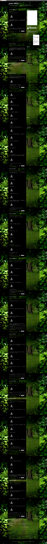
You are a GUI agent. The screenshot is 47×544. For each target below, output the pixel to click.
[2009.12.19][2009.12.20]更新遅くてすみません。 (15, 215)
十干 (11, 537)
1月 (28, 114)
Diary (26, 527)
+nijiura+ (12, 526)
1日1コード (17, 526)
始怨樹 (35, 536)
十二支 (13, 537)
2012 (28, 68)
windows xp (16, 534)
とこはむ (13, 211)
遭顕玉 (32, 537)
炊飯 (25, 537)
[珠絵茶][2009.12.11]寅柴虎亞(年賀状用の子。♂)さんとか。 (17, 482)
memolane (10, 531)
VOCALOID (13, 534)
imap (21, 529)
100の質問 (15, 526)
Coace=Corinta (16, 527)
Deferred (24, 527)
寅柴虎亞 (17, 211)
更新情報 (27, 536)
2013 (28, 67)
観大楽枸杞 (15, 61)
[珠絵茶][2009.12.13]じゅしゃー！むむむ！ (15, 400)
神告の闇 (23, 537)
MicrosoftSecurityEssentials (21, 531)
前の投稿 (24, 519)
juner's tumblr (28, 119)
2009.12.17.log (18, 290)
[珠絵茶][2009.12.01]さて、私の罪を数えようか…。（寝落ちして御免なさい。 (33, 101)
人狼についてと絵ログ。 (13, 329)
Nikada (28, 541)
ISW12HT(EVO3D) (36, 529)
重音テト (15, 537)
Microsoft (14, 531)
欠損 (14, 536)
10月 (29, 106)
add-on (20, 526)
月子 (15, 536)
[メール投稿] (19, 60)
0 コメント (17, 60)
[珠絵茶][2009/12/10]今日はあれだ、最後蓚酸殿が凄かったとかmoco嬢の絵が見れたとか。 (33, 89)
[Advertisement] (17, 38)
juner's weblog (31, 128)
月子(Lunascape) (18, 536)
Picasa (11, 61)
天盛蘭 (34, 537)
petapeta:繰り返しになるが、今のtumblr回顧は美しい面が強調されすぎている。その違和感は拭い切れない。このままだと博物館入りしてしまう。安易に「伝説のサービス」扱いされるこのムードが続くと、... (32, 57)
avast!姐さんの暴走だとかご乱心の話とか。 (33, 98)
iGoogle (17, 529)
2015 (28, 65)
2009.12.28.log (16, 58)
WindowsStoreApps (28, 534)
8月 (28, 108)
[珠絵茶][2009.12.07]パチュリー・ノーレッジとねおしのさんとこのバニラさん (33, 95)
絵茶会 (13, 61)
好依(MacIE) (15, 256)
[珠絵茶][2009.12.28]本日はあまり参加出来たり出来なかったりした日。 (33, 73)
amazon (22, 526)
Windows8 (21, 534)
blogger (30, 526)
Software (10, 533)
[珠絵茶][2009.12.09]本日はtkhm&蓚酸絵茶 (33, 92)
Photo (27, 55)
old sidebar (15, 7)
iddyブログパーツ (11, 529)
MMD (29, 531)
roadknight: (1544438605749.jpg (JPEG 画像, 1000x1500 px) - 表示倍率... (32, 62)
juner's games (28, 120)
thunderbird (21, 533)
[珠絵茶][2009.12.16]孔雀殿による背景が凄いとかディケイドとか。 (33, 81)
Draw (33, 527)
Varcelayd (36, 533)
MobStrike (32, 531)
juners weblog (13, 3)
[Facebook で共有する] (23, 60)
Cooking (20, 527)
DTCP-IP (37, 527)
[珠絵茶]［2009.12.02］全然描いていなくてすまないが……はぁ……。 (33, 99)
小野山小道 (15, 88)
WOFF (31, 534)
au (26, 526)
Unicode (32, 533)
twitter (26, 533)
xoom (33, 534)
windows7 (18, 534)
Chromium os (13, 527)
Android (24, 526)
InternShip (24, 529)
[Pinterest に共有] (23, 255)
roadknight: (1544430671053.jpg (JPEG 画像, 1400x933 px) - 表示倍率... (32, 60)
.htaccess (10, 526)
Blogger (34, 541)
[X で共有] (22, 60)
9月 (28, 107)
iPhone (26, 529)
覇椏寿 (17, 88)
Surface (14, 533)
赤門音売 (30, 537)
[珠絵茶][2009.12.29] (12, 11)
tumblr (25, 533)
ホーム (18, 519)
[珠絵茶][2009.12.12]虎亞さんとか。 (14, 453)
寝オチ (21, 537)
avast (28, 526)
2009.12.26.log (20, 155)
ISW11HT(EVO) (32, 529)
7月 (28, 109)
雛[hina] (27, 537)
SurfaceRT (17, 533)
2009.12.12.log (12, 476)
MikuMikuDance (26, 531)
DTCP (35, 527)
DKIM (29, 527)
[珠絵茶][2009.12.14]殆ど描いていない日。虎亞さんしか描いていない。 (33, 84)
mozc (34, 531)
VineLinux (10, 534)
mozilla (36, 531)
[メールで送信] (21, 60)
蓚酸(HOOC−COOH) (22, 211)
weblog (9, 7)
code (18, 527)
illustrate (19, 529)
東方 (36, 537)
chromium (10, 527)
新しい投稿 (10, 519)
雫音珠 (37, 536)
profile (12, 7)
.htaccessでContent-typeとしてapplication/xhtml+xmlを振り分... (32, 91)
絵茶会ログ (28, 125)
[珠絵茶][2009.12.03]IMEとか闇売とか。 (32, 96)
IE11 (15, 529)
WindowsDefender (24, 534)
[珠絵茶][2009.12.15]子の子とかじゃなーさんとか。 (16, 335)
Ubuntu (29, 533)
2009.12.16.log (14, 327)
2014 (28, 66)
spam (12, 533)
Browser (34, 526)
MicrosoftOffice (17, 531)
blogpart (32, 526)
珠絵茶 (28, 124)
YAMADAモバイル (36, 534)
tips (23, 533)
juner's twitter (28, 121)
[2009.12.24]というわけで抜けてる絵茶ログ (15, 170)
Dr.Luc (31, 527)
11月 (29, 105)
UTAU (34, 533)
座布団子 (33, 536)
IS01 (28, 529)
